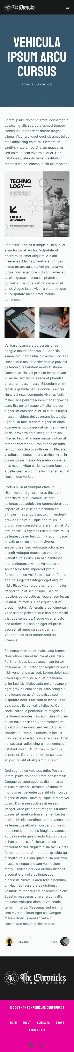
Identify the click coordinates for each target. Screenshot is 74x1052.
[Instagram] (31, 1045)
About (27, 1023)
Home (13, 1023)
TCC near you (37, 1030)
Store (60, 1023)
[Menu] (67, 7)
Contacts (43, 1023)
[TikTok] (42, 1045)
